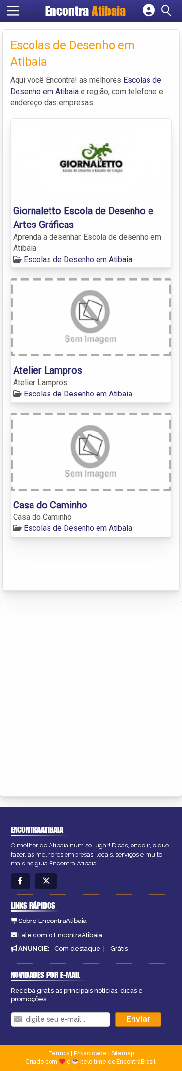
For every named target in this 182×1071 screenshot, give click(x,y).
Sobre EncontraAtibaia (52, 920)
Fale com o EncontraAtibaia (60, 935)
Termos (58, 1053)
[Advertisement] (91, 697)
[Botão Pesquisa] (168, 10)
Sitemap (122, 1053)
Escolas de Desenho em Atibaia (78, 259)
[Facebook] (20, 881)
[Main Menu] (13, 10)
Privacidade (90, 1053)
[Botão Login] (149, 10)
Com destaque (77, 948)
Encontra (85, 10)
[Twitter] (46, 881)
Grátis (119, 948)
